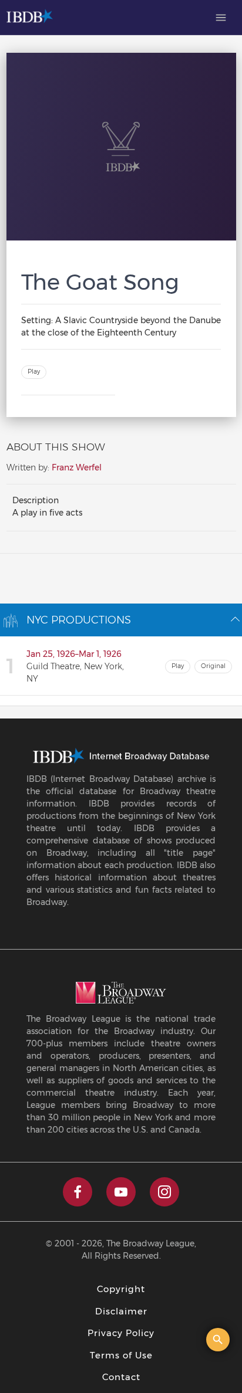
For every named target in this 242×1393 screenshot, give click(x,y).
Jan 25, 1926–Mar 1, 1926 (74, 654)
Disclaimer (121, 1311)
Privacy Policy (121, 1332)
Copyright (121, 1288)
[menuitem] (221, 17)
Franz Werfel (77, 467)
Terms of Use (121, 1355)
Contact (121, 1376)
